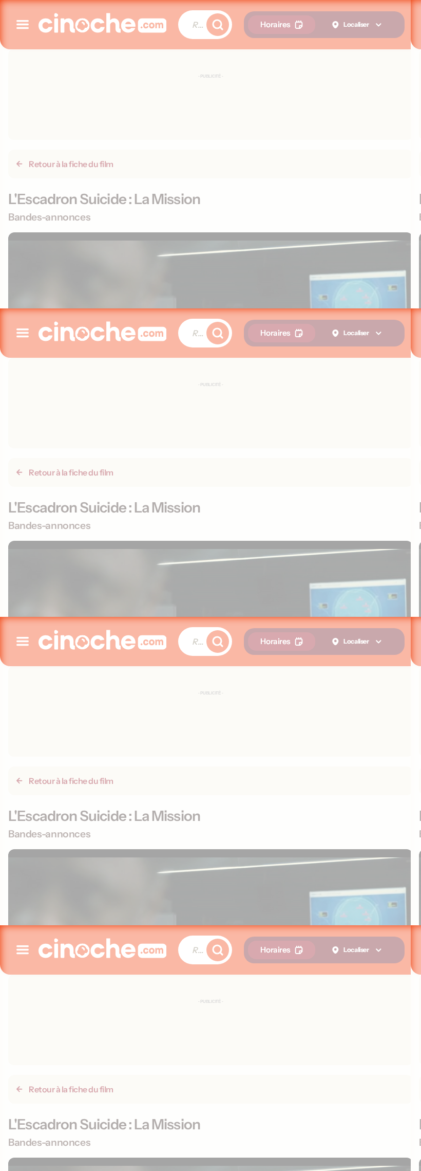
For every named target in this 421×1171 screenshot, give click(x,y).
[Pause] (210, 585)
